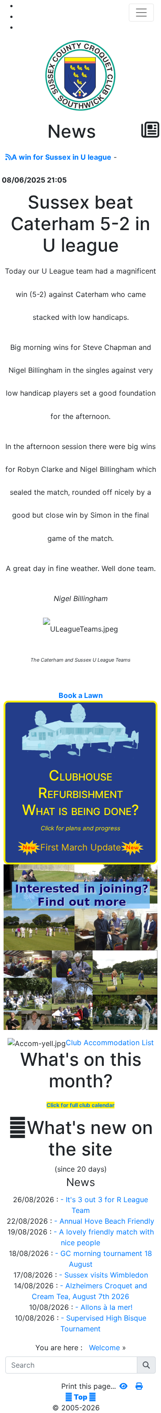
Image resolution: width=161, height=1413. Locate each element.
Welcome (104, 1347)
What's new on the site (80, 1138)
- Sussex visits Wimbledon (103, 1274)
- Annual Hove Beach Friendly (104, 1221)
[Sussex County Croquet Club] (80, 74)
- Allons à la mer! (103, 1307)
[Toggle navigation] (141, 13)
